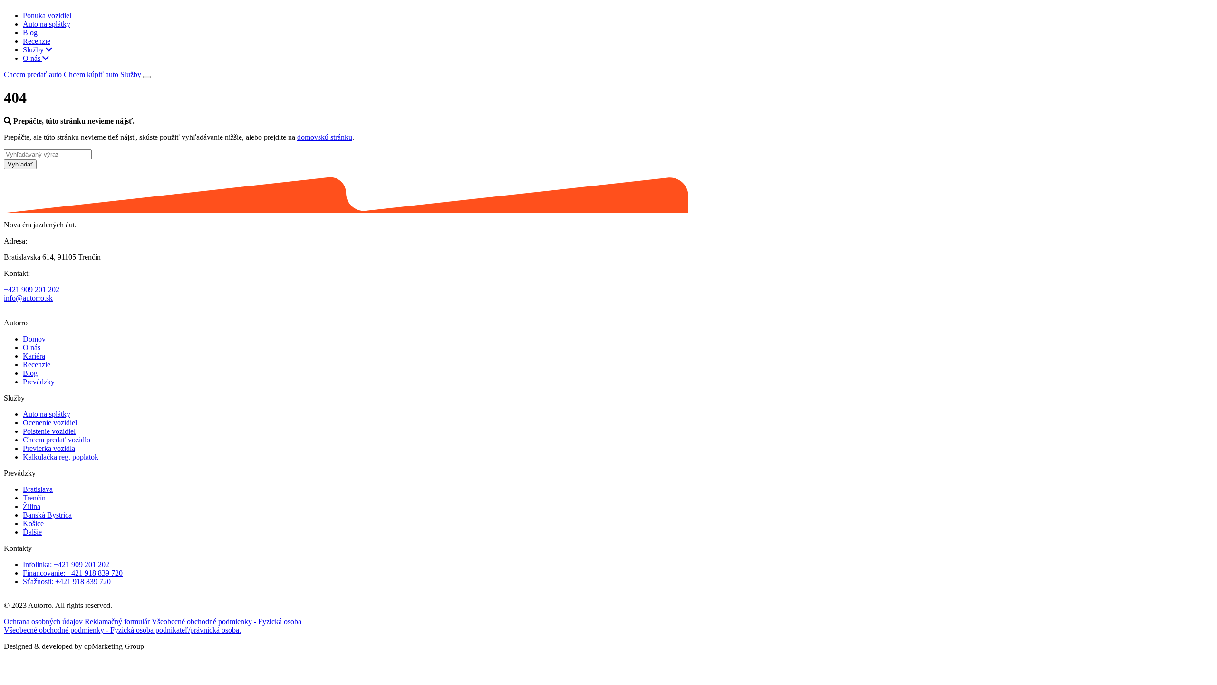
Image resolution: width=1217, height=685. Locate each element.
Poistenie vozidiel (49, 431)
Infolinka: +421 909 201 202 (66, 564)
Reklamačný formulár (118, 621)
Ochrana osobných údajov (44, 621)
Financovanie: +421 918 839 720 (73, 573)
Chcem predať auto (34, 74)
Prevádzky (39, 382)
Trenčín (34, 498)
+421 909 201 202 (31, 289)
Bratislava (38, 489)
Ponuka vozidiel (47, 15)
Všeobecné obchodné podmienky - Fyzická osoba (226, 621)
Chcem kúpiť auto (92, 74)
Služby (34, 50)
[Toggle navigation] (147, 77)
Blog (30, 33)
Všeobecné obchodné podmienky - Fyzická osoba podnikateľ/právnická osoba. (122, 630)
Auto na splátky (46, 24)
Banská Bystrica (47, 515)
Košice (33, 523)
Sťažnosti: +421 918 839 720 (67, 581)
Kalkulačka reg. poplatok (60, 457)
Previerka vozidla (49, 448)
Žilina (31, 506)
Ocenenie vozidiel (50, 423)
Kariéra (34, 356)
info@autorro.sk (28, 298)
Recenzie (36, 41)
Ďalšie (32, 532)
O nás (32, 58)
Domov (34, 339)
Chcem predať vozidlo (56, 440)
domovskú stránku (324, 137)
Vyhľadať (20, 164)
